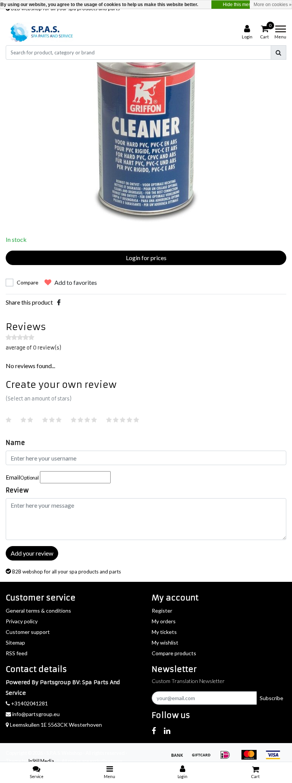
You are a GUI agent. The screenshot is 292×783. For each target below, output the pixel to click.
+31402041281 (29, 703)
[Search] (278, 52)
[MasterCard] (251, 758)
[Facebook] (58, 302)
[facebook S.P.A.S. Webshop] (154, 730)
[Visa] (274, 758)
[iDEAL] (228, 758)
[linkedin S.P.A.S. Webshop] (167, 730)
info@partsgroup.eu (36, 714)
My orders (164, 621)
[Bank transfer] (180, 758)
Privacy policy (22, 621)
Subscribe (271, 698)
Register (162, 610)
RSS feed (16, 653)
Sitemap (15, 642)
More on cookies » (273, 4)
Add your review (32, 553)
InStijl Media (41, 761)
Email (22, 477)
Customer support (28, 632)
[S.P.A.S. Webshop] (40, 32)
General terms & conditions (38, 610)
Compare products (174, 653)
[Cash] (204, 758)
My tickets (164, 632)
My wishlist (165, 642)
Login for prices (146, 257)
